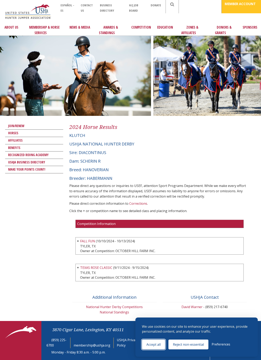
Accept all (153, 344)
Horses (13, 133)
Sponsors (250, 27)
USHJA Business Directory (26, 162)
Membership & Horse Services (44, 30)
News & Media (80, 27)
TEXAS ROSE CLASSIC (96, 267)
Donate (156, 5)
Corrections (138, 203)
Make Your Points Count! (26, 169)
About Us (11, 27)
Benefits (14, 147)
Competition (141, 27)
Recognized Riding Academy (28, 155)
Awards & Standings (108, 30)
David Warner (191, 307)
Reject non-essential (188, 344)
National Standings (114, 312)
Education (165, 27)
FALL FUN (87, 241)
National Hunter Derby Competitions (114, 307)
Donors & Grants (223, 30)
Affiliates (15, 140)
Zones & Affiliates (189, 30)
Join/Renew (16, 126)
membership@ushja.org (92, 345)
